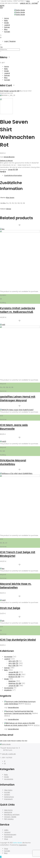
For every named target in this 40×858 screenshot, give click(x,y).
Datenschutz (9, 797)
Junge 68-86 (13, 672)
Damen (7, 27)
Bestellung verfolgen (12, 814)
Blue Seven (10, 197)
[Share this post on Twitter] (2, 172)
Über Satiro (8, 790)
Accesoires (8, 657)
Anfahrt (7, 795)
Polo (23, 740)
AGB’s (6, 830)
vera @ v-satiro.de (9, 754)
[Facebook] (4, 761)
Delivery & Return (6, 161)
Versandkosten (9, 157)
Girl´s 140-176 (13, 661)
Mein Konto (8, 810)
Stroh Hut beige (10, 608)
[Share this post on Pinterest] (4, 172)
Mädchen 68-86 (15, 674)
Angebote (8, 690)
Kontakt (7, 32)
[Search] (0, 35)
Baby (6, 20)
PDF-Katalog (8, 819)
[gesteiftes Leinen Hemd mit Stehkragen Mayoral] (20, 327)
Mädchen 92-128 (15, 683)
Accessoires (8, 688)
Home (6, 18)
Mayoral (13, 740)
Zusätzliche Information (13, 175)
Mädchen (12, 681)
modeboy (18, 740)
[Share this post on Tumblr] (5, 172)
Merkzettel (8, 812)
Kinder (6, 23)
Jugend (7, 25)
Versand (7, 832)
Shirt (26, 740)
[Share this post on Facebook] (0, 172)
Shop (6, 839)
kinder (9, 740)
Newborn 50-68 (14, 677)
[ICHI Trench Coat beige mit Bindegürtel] (20, 476)
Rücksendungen (10, 834)
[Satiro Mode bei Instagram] (5, 764)
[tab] (22, 175)
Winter (8, 209)
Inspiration (23, 845)
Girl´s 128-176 (13, 663)
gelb (1, 740)
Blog (5, 29)
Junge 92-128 (14, 91)
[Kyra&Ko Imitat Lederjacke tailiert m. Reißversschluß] (20, 232)
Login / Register (10, 41)
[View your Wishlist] (0, 45)
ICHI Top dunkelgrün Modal (18, 639)
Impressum (8, 799)
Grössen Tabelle (10, 817)
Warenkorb (8, 837)
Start (2, 91)
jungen (5, 740)
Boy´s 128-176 (13, 665)
